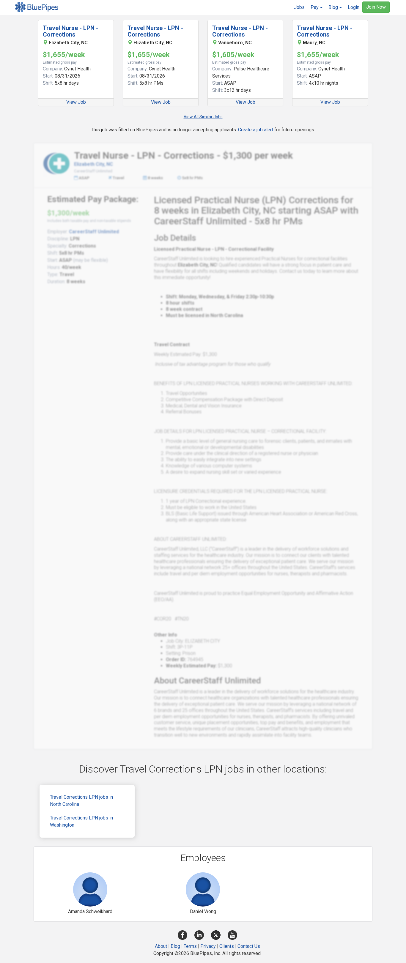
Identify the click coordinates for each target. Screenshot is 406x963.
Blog (175, 946)
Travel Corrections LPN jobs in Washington (81, 821)
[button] (316, 7)
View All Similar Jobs (203, 116)
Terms (190, 946)
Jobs (299, 7)
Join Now (376, 7)
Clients (226, 946)
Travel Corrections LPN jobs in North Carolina (81, 800)
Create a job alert (255, 130)
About (161, 946)
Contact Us (248, 946)
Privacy (208, 946)
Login (353, 7)
